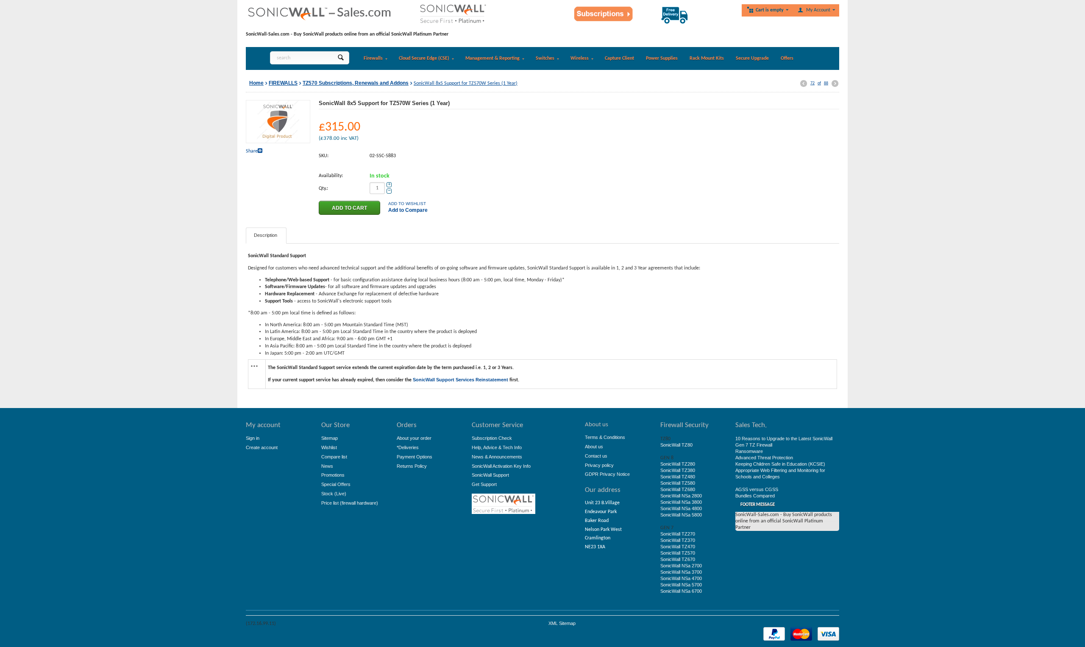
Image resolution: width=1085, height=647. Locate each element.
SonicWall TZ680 (677, 489)
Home (256, 83)
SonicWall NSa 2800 (681, 495)
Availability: (331, 175)
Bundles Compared (755, 495)
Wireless (579, 58)
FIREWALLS (283, 83)
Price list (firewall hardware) (349, 502)
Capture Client (619, 58)
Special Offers (336, 484)
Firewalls (373, 58)
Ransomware (749, 451)
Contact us (596, 455)
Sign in (252, 438)
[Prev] (803, 84)
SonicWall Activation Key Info (501, 466)
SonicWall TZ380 (677, 470)
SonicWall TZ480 (677, 476)
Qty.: (323, 188)
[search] (341, 58)
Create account (262, 447)
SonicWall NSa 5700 (681, 584)
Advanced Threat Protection (764, 457)
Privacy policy (599, 465)
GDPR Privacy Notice (607, 474)
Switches (545, 58)
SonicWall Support (490, 475)
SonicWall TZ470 (677, 546)
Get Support (484, 484)
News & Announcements (497, 456)
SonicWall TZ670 (677, 559)
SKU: (323, 155)
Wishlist (329, 447)
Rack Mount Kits (707, 58)
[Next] (835, 84)
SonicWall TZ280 (677, 464)
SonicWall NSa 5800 (681, 514)
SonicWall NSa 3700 (681, 572)
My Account (818, 10)
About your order (414, 438)
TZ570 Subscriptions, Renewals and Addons (356, 83)
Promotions (333, 475)
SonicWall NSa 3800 (681, 502)
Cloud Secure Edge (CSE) (424, 58)
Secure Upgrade (752, 58)
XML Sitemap (562, 623)
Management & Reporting (492, 58)
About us (594, 446)
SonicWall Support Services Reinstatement (460, 379)
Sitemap (329, 438)
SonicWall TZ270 (677, 533)
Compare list (334, 456)
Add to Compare (408, 210)
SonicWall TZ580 (677, 483)
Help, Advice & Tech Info (497, 447)
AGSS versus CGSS (756, 489)
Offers (787, 58)
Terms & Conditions (605, 437)
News (327, 466)
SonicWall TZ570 (677, 552)
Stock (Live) (333, 493)
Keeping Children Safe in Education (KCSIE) (780, 464)
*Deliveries (408, 447)
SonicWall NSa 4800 (681, 508)
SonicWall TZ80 (676, 444)
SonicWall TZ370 (677, 540)
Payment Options (414, 456)
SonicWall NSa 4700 (681, 578)
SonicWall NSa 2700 (681, 565)
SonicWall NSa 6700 (681, 591)
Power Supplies (662, 58)
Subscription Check (492, 438)
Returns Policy (412, 466)
